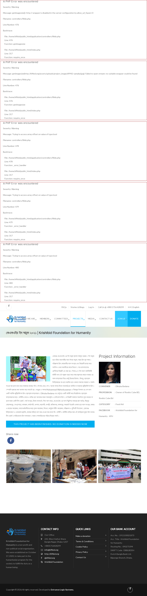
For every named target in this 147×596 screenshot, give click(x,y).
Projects (78, 318)
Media (91, 318)
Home (14, 318)
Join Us (121, 318)
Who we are (28, 318)
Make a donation (83, 536)
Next (137, 479)
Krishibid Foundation (54, 562)
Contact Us (106, 318)
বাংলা (129, 307)
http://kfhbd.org (52, 554)
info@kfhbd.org (51, 550)
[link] (59, 389)
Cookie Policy (82, 546)
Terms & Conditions (85, 541)
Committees (61, 318)
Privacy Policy (82, 552)
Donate (134, 318)
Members (44, 318)
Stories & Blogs (77, 307)
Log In (91, 307)
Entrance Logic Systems (62, 589)
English (136, 307)
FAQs (64, 307)
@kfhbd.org (50, 558)
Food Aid (120, 404)
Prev (9, 479)
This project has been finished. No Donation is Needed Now (50, 424)
